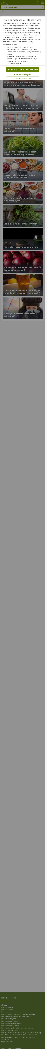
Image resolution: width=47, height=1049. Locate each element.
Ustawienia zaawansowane (22, 78)
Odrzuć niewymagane (22, 75)
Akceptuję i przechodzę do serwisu (23, 69)
